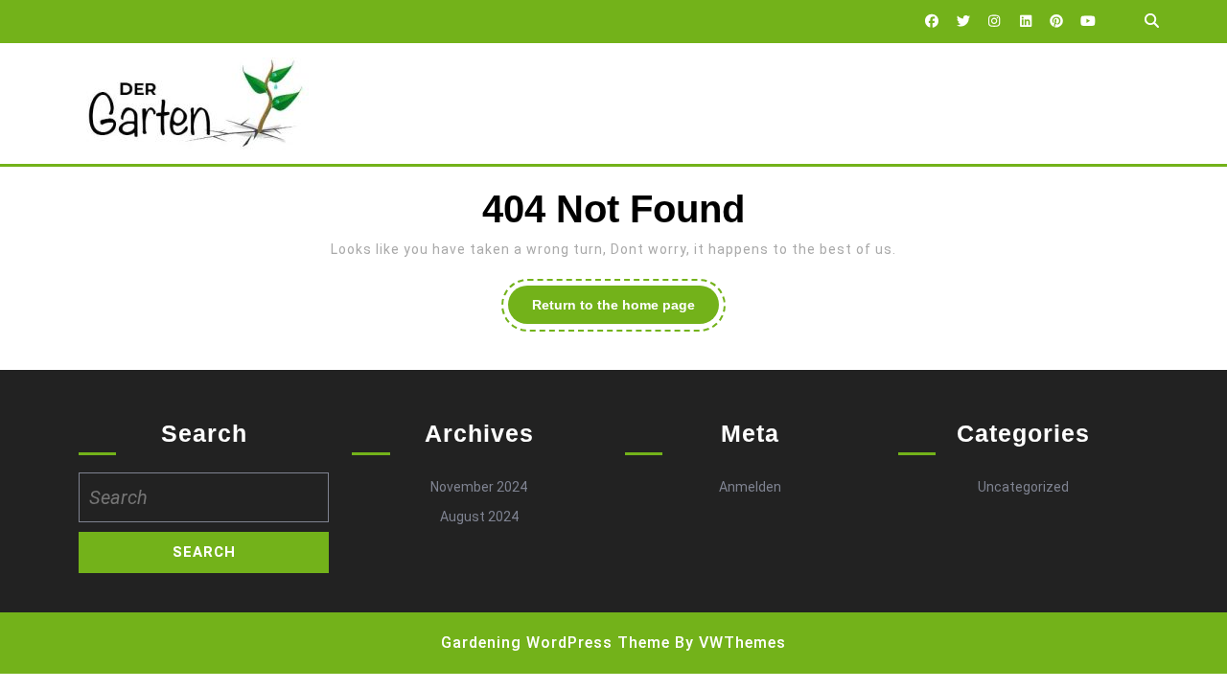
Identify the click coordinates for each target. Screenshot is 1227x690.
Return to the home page (625, 310)
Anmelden (750, 486)
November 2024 (478, 486)
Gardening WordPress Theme (555, 642)
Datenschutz (414, 103)
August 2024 (479, 516)
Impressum (537, 103)
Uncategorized (1023, 486)
